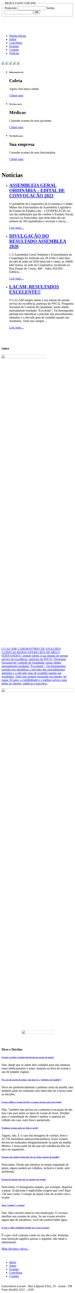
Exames (14, 46)
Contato (14, 49)
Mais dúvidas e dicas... (15, 1248)
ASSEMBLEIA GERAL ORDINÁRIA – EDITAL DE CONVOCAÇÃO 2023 (37, 190)
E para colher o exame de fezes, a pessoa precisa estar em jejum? (32, 1102)
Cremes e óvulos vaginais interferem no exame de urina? (28, 1057)
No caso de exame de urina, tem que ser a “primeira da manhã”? (32, 1079)
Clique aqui (16, 95)
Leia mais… (16, 227)
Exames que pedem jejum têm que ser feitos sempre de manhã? (31, 1157)
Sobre (12, 39)
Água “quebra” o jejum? (13, 1205)
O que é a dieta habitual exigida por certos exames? (26, 1227)
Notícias (14, 53)
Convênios (15, 42)
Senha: (51, 8)
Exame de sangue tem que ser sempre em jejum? (24, 1179)
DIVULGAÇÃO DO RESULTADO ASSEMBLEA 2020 (37, 241)
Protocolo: (11, 8)
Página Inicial (17, 35)
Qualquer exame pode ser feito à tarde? (20, 1128)
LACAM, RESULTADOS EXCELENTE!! (34, 289)
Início (12, 1262)
